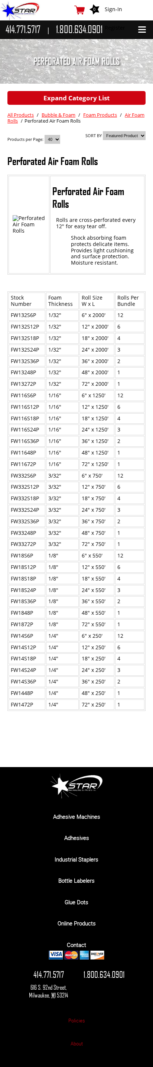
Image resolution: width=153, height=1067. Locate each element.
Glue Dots (76, 902)
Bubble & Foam (58, 114)
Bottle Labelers (76, 880)
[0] (79, 10)
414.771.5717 (48, 974)
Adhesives (76, 837)
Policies (76, 1020)
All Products (20, 114)
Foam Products (100, 114)
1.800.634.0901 (104, 974)
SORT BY (93, 135)
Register (115, 27)
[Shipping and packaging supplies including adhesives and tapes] (76, 796)
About (77, 1043)
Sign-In (113, 9)
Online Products (77, 923)
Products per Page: (26, 139)
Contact (76, 944)
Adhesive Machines (76, 816)
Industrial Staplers (76, 859)
